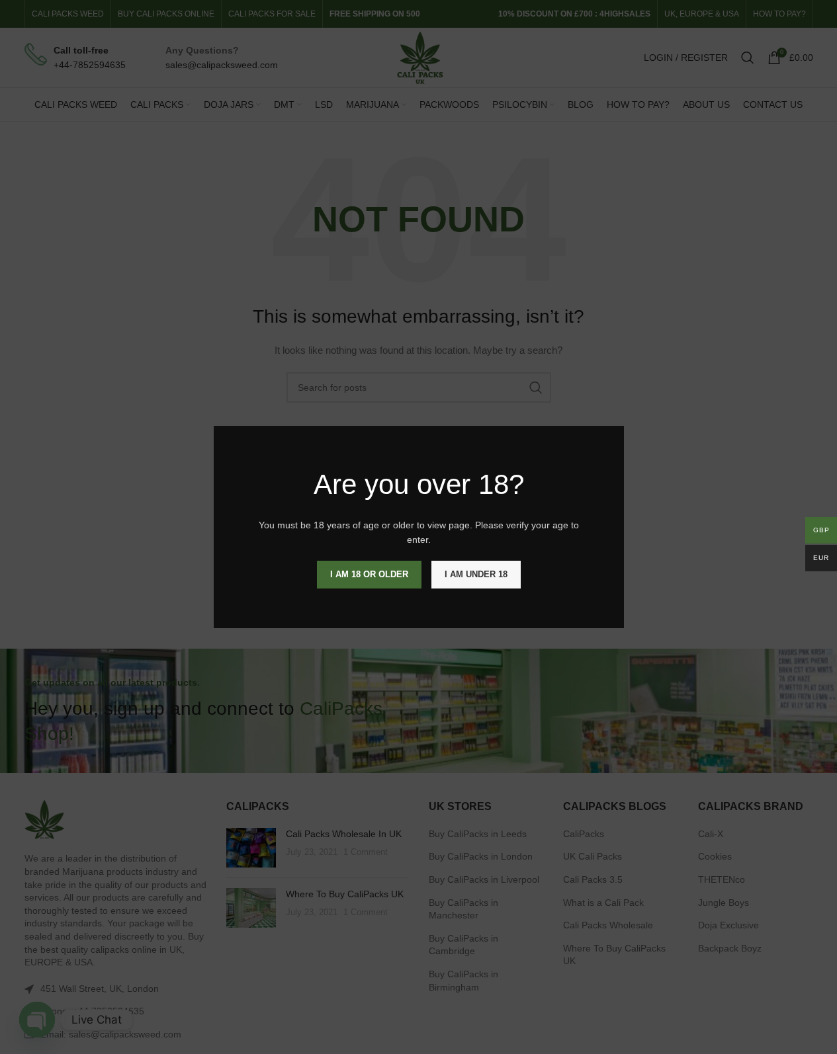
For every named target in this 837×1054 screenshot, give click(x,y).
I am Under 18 (476, 574)
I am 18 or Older (369, 574)
